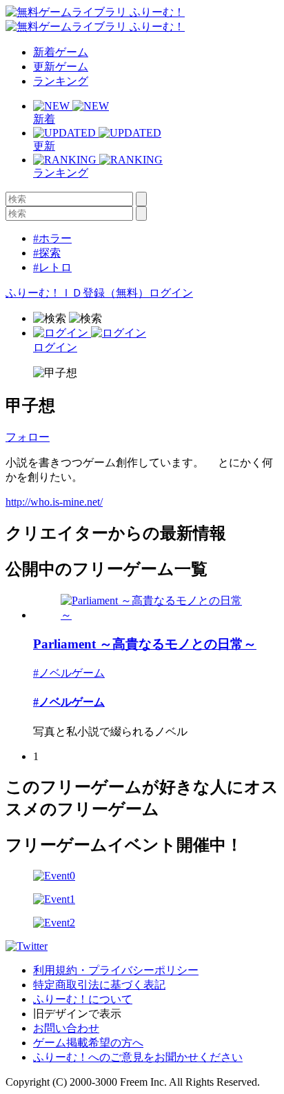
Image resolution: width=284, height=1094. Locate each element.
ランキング (60, 81)
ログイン (171, 293)
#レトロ (52, 267)
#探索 (47, 253)
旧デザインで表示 (77, 1014)
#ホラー (52, 238)
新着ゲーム (60, 52)
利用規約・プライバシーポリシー (116, 970)
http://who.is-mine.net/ (54, 502)
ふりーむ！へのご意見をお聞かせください (138, 1057)
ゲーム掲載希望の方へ (88, 1042)
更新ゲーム (60, 66)
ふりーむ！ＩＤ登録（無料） (77, 293)
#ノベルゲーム (69, 673)
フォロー (28, 437)
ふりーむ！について (82, 999)
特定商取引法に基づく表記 (99, 985)
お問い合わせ (66, 1028)
